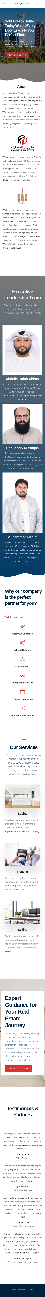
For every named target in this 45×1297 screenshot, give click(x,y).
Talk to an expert (14, 617)
